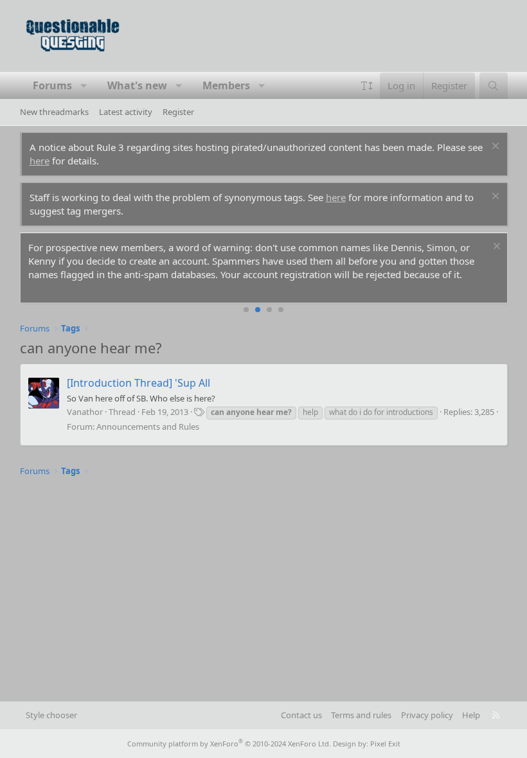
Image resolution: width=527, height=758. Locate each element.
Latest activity (125, 112)
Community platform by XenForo (229, 743)
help (310, 412)
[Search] (493, 86)
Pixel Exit (385, 743)
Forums (52, 85)
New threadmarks (54, 112)
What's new (137, 85)
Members (226, 85)
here (39, 160)
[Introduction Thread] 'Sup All (138, 383)
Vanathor (85, 412)
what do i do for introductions (381, 412)
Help (471, 715)
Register (178, 112)
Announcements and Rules (147, 426)
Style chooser (51, 715)
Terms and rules (361, 715)
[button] (83, 85)
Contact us (301, 715)
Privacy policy (427, 715)
